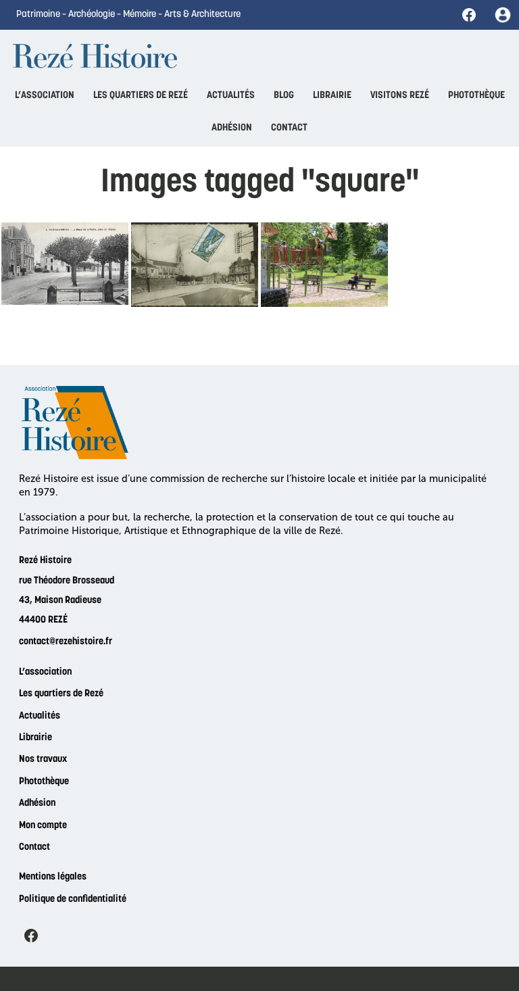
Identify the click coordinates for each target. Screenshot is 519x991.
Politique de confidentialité (72, 899)
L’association (45, 672)
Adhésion (37, 803)
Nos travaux (43, 759)
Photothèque (44, 782)
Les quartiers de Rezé (61, 694)
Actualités (39, 716)
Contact (34, 847)
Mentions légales (52, 877)
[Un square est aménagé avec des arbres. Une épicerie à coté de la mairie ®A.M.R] (64, 263)
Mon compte (43, 826)
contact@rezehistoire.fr (65, 642)
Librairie (35, 738)
